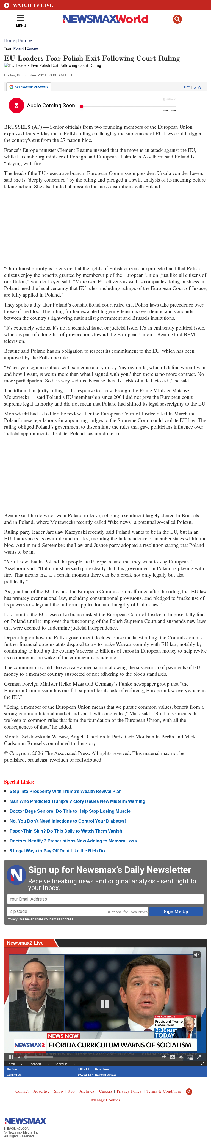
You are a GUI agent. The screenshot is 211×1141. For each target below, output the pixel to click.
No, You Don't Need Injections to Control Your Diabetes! (68, 821)
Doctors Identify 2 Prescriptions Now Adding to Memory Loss (73, 841)
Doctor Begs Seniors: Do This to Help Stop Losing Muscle (70, 811)
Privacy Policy (129, 1091)
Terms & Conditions (164, 1091)
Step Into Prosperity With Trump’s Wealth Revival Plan (66, 791)
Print (186, 87)
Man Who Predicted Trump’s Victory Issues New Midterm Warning (77, 801)
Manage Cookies (105, 1099)
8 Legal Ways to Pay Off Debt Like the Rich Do (57, 851)
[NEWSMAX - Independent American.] (105, 18)
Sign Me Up (176, 911)
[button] (177, 19)
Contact (22, 1091)
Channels (35, 1064)
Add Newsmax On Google (31, 86)
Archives (87, 1091)
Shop (58, 1091)
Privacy (12, 919)
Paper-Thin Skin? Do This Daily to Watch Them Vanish (66, 831)
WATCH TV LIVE (33, 5)
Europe (32, 48)
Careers (105, 1091)
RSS (71, 1091)
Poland (18, 48)
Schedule (61, 1064)
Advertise (41, 1091)
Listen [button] (11, 1064)
